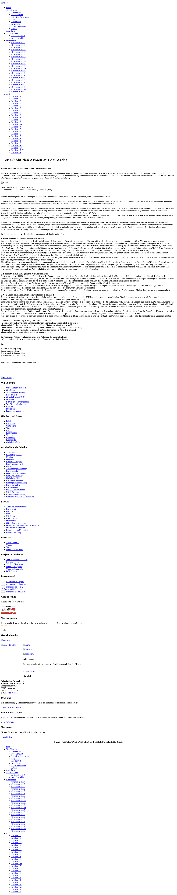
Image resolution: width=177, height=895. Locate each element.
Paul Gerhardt (17, 15)
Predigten (10, 511)
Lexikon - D (16, 103)
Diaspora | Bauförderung (16, 473)
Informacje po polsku (14, 587)
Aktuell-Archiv (17, 38)
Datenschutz (11, 521)
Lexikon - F (16, 108)
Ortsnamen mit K (18, 64)
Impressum (10, 409)
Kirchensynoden (13, 485)
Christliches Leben (14, 442)
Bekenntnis (10, 423)
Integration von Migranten (17, 530)
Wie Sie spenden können (16, 404)
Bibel (8, 421)
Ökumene (10, 399)
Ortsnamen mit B (18, 45)
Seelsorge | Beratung (14, 476)
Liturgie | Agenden (14, 455)
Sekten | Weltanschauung (16, 483)
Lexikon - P (16, 131)
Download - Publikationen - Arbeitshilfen (23, 525)
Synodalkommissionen (15, 490)
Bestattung (10, 437)
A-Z (8, 94)
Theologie (10, 452)
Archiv (14, 29)
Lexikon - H (16, 113)
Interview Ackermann (20, 17)
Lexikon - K (16, 120)
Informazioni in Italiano (12, 589)
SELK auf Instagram (14, 564)
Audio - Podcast (12, 542)
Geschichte (10, 390)
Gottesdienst (11, 426)
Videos (9, 545)
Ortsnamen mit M (18, 68)
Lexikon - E (16, 106)
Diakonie (10, 459)
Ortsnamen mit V (18, 87)
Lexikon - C (16, 101)
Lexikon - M (16, 124)
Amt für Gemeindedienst (16, 507)
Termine (9, 547)
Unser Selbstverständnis (16, 388)
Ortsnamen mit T (18, 82)
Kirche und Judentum (15, 480)
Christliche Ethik (13, 478)
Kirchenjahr (11, 440)
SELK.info (10, 516)
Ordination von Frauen (15, 528)
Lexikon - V (16, 145)
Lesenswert (16, 22)
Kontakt (9, 406)
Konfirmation (11, 433)
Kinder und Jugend (14, 462)
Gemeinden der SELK (15, 397)
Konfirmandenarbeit (14, 464)
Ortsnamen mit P (18, 75)
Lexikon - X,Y (17, 150)
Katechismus (11, 518)
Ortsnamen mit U (18, 85)
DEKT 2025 (11, 571)
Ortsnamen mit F (18, 54)
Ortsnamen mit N (18, 71)
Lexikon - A (16, 96)
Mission (9, 457)
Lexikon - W (16, 148)
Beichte (9, 430)
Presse (8, 514)
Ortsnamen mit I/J (18, 61)
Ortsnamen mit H (18, 59)
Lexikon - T (16, 141)
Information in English (15, 582)
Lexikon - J (16, 117)
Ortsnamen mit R (18, 78)
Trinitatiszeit (16, 12)
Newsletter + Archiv (14, 549)
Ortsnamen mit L (18, 66)
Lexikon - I (16, 115)
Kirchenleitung (12, 487)
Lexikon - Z (16, 152)
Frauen (9, 466)
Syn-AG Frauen (12, 562)
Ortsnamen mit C (18, 47)
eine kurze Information (12, 707)
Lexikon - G (16, 110)
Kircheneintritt (12, 509)
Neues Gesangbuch (14, 566)
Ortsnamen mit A (18, 43)
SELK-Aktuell (12, 33)
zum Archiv (30, 671)
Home (8, 7)
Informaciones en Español (16, 592)
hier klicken (7, 737)
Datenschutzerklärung (15, 411)
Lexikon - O (16, 129)
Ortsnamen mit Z (18, 92)
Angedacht (15, 24)
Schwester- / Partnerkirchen (17, 402)
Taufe (8, 428)
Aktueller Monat (18, 36)
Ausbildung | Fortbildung (16, 469)
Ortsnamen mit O (18, 73)
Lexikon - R (16, 136)
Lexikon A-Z (11, 395)
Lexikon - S (16, 138)
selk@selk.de (13, 693)
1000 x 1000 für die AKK (16, 559)
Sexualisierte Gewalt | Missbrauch (20, 497)
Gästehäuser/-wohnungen (16, 523)
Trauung (9, 435)
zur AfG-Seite (8, 722)
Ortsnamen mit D (18, 50)
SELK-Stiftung (12, 492)
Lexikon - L (16, 122)
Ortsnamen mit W (18, 89)
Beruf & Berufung (13, 532)
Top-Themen (11, 10)
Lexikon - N (16, 127)
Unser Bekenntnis (18, 26)
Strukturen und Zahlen (15, 392)
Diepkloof (15, 19)
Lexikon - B (16, 99)
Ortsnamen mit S (18, 80)
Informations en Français (16, 584)
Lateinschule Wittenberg (16, 494)
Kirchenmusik (12, 471)
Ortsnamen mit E (18, 52)
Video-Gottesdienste (14, 569)
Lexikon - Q (16, 134)
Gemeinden (11, 40)
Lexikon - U (16, 143)
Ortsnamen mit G (18, 57)
